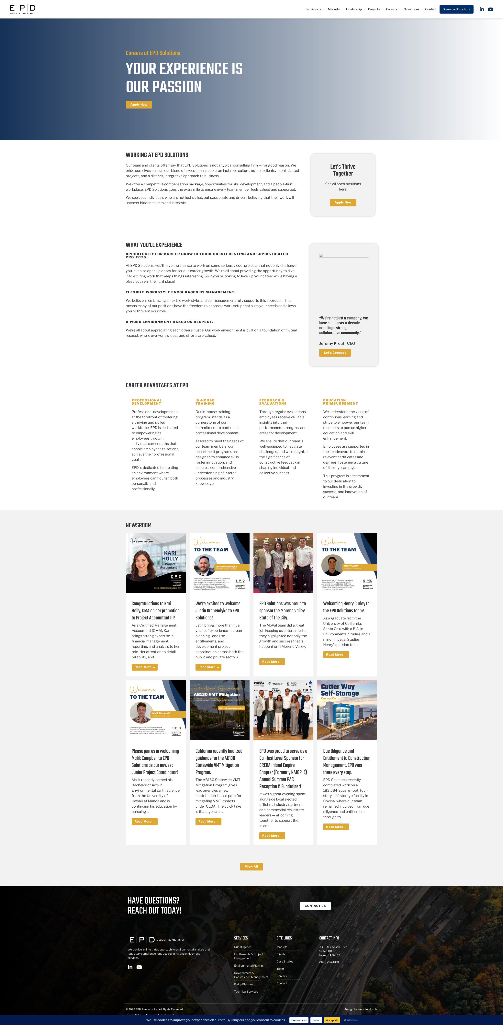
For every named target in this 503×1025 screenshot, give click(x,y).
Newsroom (411, 9)
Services (312, 9)
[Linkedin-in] (481, 9)
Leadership (354, 9)
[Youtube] (490, 9)
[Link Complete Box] (156, 604)
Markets (334, 9)
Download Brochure (456, 9)
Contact (430, 9)
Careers (391, 9)
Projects (374, 9)
